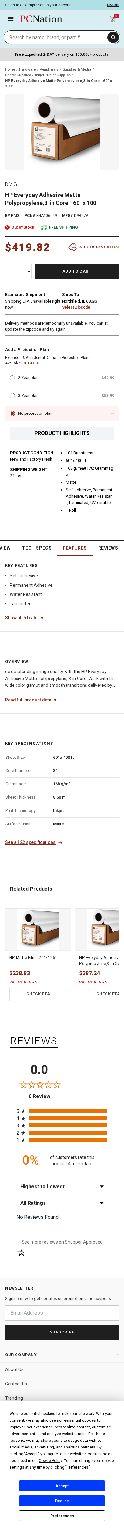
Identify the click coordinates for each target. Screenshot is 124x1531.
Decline (62, 1501)
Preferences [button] (77, 1467)
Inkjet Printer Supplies (53, 75)
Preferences (62, 1516)
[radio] (62, 1111)
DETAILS (30, 363)
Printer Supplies (18, 75)
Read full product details (30, 699)
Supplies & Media (77, 69)
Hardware (27, 69)
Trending (14, 1398)
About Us (14, 1369)
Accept (62, 1486)
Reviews (108, 547)
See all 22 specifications (30, 842)
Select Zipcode (76, 307)
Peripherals (49, 69)
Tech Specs (37, 547)
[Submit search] (113, 37)
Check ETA (38, 993)
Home (10, 69)
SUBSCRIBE (62, 1332)
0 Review (45, 1096)
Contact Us (16, 1383)
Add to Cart (77, 271)
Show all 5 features (25, 617)
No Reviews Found (38, 1217)
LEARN (113, 5)
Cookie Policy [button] (50, 1460)
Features (74, 547)
